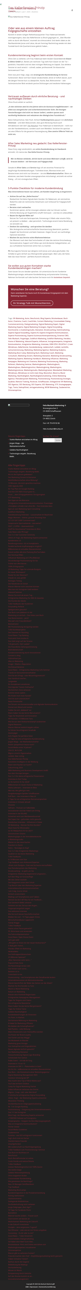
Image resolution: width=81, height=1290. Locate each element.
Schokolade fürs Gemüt (17, 1058)
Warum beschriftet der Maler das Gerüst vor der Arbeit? (30, 983)
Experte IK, (34, 333)
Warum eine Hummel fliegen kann (21, 994)
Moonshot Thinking (16, 1101)
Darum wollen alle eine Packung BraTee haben (26, 552)
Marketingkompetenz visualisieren (22, 1247)
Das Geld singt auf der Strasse (20, 641)
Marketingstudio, (31, 370)
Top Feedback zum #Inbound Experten (23, 862)
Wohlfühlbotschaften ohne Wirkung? (23, 480)
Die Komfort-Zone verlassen (19, 690)
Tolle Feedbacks (14, 856)
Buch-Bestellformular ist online (20, 1158)
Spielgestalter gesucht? (17, 609)
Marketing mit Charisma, (28, 361)
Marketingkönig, (43, 367)
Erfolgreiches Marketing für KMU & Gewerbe (26, 598)
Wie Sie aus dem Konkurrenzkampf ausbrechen (27, 721)
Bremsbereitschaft (15, 650)
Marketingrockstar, (16, 370)
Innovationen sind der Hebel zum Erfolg (24, 811)
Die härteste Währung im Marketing (22, 1020)
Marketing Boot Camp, (17, 353)
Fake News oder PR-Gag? (18, 532)
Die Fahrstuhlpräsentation (18, 934)
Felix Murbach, (14, 338)
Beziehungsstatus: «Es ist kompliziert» (23, 543)
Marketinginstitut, (28, 367)
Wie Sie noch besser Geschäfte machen (23, 914)
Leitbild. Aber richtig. (16, 756)
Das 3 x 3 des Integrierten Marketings (23, 851)
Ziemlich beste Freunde (17, 1141)
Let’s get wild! (13, 940)
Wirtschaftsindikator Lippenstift (21, 920)
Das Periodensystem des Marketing (22, 868)
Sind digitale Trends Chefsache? (21, 687)
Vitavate (11, 805)
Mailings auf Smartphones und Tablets (23, 897)
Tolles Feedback (14, 925)
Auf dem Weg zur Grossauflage (20, 877)
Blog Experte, (45, 318)
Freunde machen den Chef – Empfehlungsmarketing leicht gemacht (35, 1256)
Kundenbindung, (36, 347)
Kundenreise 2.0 (14, 540)
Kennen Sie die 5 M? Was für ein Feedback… (25, 900)
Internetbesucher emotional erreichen (23, 888)
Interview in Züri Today (17, 779)
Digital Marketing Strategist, (35, 327)
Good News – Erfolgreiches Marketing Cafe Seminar (29, 670)
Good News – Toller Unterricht (20, 1236)
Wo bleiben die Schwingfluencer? (21, 1026)
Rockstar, (34, 381)
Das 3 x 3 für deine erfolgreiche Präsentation (26, 776)
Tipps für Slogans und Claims (19, 1000)
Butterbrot (12, 1213)
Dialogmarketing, (31, 324)
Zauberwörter (13, 1132)
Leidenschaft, (48, 347)
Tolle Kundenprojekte (17, 629)
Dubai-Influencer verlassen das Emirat (23, 1089)
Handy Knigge (13, 923)
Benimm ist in (13, 971)
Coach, (25, 321)
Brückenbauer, (57, 318)
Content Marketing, (45, 321)
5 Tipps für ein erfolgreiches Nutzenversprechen (27, 799)
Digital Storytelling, (55, 327)
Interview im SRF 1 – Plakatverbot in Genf (24, 1066)
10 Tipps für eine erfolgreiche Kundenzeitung (26, 739)
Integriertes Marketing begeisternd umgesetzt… (27, 874)
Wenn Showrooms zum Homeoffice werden (25, 1032)
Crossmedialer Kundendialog (19, 1178)
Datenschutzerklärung (47, 1287)
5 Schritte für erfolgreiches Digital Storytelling (26, 1095)
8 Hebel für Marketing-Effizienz (20, 1023)
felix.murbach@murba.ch (53, 429)
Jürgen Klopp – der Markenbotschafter (23, 742)
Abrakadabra (13, 951)
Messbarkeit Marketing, (62, 370)
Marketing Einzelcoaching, (61, 356)
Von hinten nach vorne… (18, 969)
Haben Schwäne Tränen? (18, 1259)
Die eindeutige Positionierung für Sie (23, 560)
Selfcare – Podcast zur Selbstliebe (21, 808)
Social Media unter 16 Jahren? (20, 747)
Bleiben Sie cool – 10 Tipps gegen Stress (24, 917)
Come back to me (15, 974)
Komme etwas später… (17, 693)
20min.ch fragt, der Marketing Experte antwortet (27, 538)
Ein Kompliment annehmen (19, 684)
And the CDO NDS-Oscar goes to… (22, 492)
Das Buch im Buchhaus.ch (18, 1152)
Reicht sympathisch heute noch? (21, 744)
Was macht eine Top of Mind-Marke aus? (24, 1081)
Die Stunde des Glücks (17, 601)
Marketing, (29, 350)
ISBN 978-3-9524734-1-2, (59, 344)
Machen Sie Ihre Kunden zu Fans (21, 986)
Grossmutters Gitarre (16, 833)
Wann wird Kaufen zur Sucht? (20, 765)
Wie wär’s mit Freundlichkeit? (19, 621)
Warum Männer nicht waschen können (23, 586)
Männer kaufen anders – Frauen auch (23, 1216)
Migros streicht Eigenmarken (19, 753)
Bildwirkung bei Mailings (18, 1264)
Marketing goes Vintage (17, 1043)
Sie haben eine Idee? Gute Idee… (21, 1241)
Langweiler (12, 681)
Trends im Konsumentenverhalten (22, 673)
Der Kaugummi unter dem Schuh (21, 882)
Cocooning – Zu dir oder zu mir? (20, 1233)
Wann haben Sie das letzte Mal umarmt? (24, 713)
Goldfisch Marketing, (38, 338)
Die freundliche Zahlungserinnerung (22, 647)
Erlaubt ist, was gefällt (17, 578)
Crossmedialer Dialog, (62, 321)
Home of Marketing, (16, 341)
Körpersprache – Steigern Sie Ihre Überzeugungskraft (29, 1121)
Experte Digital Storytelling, (19, 333)
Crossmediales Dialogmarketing (21, 1239)
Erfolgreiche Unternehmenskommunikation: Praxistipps (30, 503)
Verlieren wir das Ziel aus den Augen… (23, 905)
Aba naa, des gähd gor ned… (19, 790)
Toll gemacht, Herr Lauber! (19, 644)
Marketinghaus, (14, 367)
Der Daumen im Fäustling (18, 632)
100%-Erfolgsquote (16, 566)
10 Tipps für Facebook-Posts (19, 1210)
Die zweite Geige (15, 1170)
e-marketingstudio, (27, 330)
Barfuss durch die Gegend (18, 1262)
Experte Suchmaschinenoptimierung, (42, 335)
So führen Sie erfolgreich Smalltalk (22, 730)
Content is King (14, 655)
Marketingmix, (56, 367)
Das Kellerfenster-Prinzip (18, 759)
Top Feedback (13, 1187)
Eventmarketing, (63, 330)
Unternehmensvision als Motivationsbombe (25, 980)
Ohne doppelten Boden (17, 1175)
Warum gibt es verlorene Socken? (21, 1253)
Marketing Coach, (47, 353)
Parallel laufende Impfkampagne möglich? (25, 546)
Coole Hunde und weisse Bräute (21, 1161)
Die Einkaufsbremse (16, 667)
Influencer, (43, 341)
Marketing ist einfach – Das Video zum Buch (26, 615)
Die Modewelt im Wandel (18, 1040)
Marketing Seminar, (24, 364)
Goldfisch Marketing (16, 512)
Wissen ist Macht (15, 1270)
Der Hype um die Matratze (18, 500)
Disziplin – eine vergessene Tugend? (22, 1227)
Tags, (10, 387)
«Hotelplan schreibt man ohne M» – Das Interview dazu (30, 506)
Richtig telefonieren (16, 1196)
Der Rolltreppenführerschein (19, 954)
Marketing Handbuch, (33, 358)
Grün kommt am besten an (19, 1219)
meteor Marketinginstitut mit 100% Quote (25, 1167)
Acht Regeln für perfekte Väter (20, 736)
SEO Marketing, (48, 384)
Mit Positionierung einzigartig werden (23, 627)
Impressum (34, 1287)
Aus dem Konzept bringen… (19, 773)
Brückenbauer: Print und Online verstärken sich (27, 1244)
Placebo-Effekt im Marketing (19, 948)
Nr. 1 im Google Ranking (18, 1106)
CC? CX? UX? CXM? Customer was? (21, 520)
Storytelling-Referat (16, 606)
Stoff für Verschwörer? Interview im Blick (24, 529)
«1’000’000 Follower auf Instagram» (22, 1118)
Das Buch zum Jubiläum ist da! (20, 612)
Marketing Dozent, (25, 356)
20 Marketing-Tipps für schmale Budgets (24, 569)
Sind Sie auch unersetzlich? (19, 698)
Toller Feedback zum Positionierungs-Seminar (26, 1150)
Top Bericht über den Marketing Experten (24, 885)
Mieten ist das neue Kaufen (19, 842)
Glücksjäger (13, 733)
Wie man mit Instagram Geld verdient (23, 589)
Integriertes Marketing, (31, 344)
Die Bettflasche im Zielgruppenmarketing (24, 1104)
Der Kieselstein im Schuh (18, 584)
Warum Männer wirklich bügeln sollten (23, 727)
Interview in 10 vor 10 (16, 1063)
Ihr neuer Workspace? (16, 572)
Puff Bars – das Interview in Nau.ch (22, 796)
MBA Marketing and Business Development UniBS (28, 770)
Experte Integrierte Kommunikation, (53, 333)
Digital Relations (14, 724)
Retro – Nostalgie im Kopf (18, 848)
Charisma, (18, 321)
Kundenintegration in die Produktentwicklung (26, 1193)
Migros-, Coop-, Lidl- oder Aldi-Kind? (22, 1092)
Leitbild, (57, 347)
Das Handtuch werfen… (17, 678)
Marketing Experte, (16, 358)
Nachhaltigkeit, (23, 376)
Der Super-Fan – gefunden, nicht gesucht (24, 819)
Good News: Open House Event (20, 937)
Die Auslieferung (14, 1267)
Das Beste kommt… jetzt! (18, 618)
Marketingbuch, (53, 364)
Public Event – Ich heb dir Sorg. (20, 1060)
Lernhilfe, (65, 347)
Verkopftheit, (24, 387)
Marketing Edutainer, (42, 356)
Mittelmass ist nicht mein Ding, (31, 373)
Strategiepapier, (65, 384)
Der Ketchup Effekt (15, 555)
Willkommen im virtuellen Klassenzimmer (24, 549)
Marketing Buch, (33, 353)
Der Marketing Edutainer (18, 1052)
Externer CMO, (63, 335)
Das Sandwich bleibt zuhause (19, 902)
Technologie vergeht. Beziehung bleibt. (23, 471)
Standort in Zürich (15, 845)
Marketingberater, (39, 364)
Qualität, (12, 381)
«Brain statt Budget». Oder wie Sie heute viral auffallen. (30, 865)
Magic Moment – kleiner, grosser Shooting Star (27, 517)
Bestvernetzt (13, 624)
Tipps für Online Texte (17, 1009)
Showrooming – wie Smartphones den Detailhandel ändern (31, 977)
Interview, (45, 344)
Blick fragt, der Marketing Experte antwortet (26, 1115)
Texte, (16, 387)
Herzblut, (67, 338)
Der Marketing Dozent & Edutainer (22, 477)
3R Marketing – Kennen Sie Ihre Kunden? (24, 825)
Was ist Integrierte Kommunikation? (22, 1124)
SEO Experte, (36, 384)
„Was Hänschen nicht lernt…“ (20, 960)
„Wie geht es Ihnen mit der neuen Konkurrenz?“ (27, 943)
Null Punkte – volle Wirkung (19, 1029)
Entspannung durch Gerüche (19, 1273)
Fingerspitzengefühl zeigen (19, 908)
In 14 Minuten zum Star (17, 859)
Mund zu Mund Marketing (18, 989)
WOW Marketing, (52, 387)
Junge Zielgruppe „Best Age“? (19, 1207)
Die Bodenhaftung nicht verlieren (21, 1204)
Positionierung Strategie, (61, 379)
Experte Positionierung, (17, 335)
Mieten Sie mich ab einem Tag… (21, 595)
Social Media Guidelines (17, 1129)
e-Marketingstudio (15, 839)
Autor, (27, 318)
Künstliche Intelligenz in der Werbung (23, 762)
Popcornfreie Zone (15, 963)
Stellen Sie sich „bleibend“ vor (19, 710)
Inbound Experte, (32, 341)
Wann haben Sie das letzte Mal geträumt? (24, 1006)
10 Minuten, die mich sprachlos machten (24, 483)
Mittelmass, (13, 373)
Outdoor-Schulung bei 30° (18, 1078)
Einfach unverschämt (16, 894)
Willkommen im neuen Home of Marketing (25, 785)
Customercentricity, (16, 324)
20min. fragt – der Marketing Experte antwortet (27, 1098)
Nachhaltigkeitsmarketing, (41, 376)
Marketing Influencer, (50, 358)
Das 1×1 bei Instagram (17, 1112)
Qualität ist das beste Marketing (21, 854)
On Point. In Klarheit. (16, 1017)
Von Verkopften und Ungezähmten (22, 1046)
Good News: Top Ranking (18, 635)
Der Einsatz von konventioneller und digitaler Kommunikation (33, 704)
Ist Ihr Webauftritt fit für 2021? (20, 831)
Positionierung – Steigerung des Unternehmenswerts (29, 1109)
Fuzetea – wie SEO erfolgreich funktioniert (25, 1135)
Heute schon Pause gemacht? (20, 928)
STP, (57, 384)
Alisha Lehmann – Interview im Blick (22, 787)
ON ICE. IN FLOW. (15, 750)
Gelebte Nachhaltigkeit (19, 450)
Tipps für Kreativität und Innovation (22, 716)
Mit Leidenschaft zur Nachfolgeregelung (24, 1147)
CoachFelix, (32, 321)
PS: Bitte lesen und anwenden (20, 931)
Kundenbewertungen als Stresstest (22, 1014)
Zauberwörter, (64, 387)
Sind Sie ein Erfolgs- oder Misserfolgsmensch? (26, 675)
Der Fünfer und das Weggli (19, 1037)
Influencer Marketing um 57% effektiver (24, 558)
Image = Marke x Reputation (19, 664)
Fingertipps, (25, 338)
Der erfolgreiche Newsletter (19, 1003)
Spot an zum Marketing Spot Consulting (24, 509)
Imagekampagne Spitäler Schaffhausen (23, 793)
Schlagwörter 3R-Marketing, (61, 381)
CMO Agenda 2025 (15, 486)
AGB (27, 1287)
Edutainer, (39, 330)
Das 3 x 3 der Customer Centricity (21, 535)
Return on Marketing (16, 992)
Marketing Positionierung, (48, 361)
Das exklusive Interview (17, 911)
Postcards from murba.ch (18, 638)
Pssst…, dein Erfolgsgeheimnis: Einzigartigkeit (26, 494)
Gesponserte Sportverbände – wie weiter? (24, 523)
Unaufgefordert (14, 1144)
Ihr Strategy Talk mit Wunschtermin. (32, 303)
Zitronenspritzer (14, 1250)
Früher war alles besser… (18, 563)
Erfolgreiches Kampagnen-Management (24, 997)
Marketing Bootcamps (17, 1190)
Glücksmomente (14, 1198)
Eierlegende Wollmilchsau (18, 1201)
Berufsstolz (12, 1155)
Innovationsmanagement (18, 1279)
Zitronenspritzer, (15, 390)
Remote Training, (23, 381)
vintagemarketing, (37, 387)
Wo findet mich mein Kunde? (19, 696)
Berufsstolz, (35, 318)
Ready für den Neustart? (18, 575)
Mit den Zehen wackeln (17, 879)
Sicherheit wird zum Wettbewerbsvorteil (24, 816)
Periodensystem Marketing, (27, 379)
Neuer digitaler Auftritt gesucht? (21, 1049)
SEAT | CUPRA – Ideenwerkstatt (21, 526)
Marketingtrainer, (45, 370)
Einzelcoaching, (50, 330)
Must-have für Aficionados (18, 828)
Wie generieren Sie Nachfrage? (20, 1181)
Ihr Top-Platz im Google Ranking (21, 489)
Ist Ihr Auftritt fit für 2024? (18, 782)
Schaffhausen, (44, 381)
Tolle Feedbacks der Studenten (20, 604)
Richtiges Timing (15, 581)
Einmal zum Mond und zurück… (20, 707)
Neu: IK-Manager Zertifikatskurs (21, 1184)
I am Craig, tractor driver (18, 891)
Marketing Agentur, (42, 350)
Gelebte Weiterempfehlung (19, 1172)
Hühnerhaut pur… (15, 658)
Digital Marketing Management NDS (22, 1075)
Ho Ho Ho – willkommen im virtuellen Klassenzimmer (29, 1069)
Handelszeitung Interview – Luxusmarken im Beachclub (30, 515)
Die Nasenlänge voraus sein (19, 966)
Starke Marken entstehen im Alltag (24, 439)
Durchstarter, (13, 330)
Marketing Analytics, (58, 350)
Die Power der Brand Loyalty (19, 1035)
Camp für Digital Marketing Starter (22, 1086)
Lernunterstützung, (16, 350)
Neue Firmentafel (15, 701)
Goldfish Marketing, (55, 338)
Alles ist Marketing (15, 661)
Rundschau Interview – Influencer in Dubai (25, 822)
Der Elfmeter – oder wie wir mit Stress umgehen (27, 1230)
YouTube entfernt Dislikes (18, 1083)
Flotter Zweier (13, 1127)
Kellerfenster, (23, 347)
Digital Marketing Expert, (49, 324)
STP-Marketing (14, 497)
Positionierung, (44, 379)
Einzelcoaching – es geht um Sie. (21, 871)
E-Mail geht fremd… (16, 946)
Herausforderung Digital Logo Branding (24, 1055)
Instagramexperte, (55, 341)
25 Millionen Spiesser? (17, 957)
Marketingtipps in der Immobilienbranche (24, 836)
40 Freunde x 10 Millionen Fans (20, 719)
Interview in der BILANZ (17, 813)
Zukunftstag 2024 (15, 767)
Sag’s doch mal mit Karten (18, 1138)
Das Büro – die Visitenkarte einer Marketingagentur (28, 1072)
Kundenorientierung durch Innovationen (24, 652)
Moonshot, (48, 373)
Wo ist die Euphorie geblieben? (20, 474)
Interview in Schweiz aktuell (19, 802)
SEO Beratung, (25, 384)
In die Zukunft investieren (18, 1224)
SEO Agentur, (13, 384)
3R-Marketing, (19, 318)
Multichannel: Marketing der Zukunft (23, 1221)
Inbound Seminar (15, 592)
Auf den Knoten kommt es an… (20, 1276)
